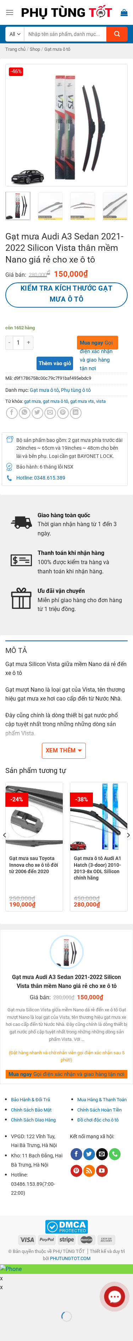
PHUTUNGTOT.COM (70, 1258)
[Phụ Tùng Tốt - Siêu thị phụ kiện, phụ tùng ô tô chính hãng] (66, 12)
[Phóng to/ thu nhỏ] (28, 1299)
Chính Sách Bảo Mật (31, 1110)
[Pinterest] (76, 1171)
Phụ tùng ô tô (76, 390)
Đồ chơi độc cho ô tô (97, 1120)
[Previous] (16, 125)
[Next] (116, 125)
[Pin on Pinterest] (63, 413)
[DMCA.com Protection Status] (66, 1226)
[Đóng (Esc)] (7, 1299)
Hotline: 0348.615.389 (40, 478)
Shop (35, 49)
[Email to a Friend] (50, 413)
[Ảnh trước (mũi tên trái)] (7, 1329)
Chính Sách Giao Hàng (33, 1120)
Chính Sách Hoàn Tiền (99, 1110)
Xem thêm (61, 750)
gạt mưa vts (82, 401)
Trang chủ (15, 49)
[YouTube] (102, 1171)
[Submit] (117, 34)
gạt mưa (32, 401)
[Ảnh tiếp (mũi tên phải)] (28, 1329)
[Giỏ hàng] (124, 12)
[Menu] (9, 12)
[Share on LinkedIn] (76, 413)
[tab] (66, 650)
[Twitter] (89, 1154)
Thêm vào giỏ (55, 363)
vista (101, 401)
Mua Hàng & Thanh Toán (102, 1099)
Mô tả (16, 650)
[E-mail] (102, 1154)
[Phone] (115, 1154)
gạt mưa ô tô (55, 401)
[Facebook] (12, 413)
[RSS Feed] (89, 1171)
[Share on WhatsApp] (25, 413)
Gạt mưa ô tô (57, 49)
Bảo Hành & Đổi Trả (30, 1099)
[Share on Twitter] (37, 413)
